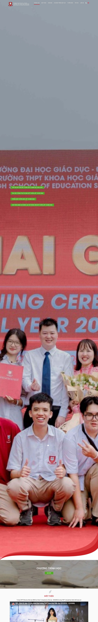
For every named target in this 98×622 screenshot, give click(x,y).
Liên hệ (82, 3)
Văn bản (50, 3)
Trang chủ (37, 3)
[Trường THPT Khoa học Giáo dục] (19, 4)
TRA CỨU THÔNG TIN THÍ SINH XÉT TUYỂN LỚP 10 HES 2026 (27, 187)
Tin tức (77, 3)
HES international (88, 2)
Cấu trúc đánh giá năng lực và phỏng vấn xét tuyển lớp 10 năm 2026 (32, 199)
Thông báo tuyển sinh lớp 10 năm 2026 (23, 193)
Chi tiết (49, 573)
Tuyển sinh (70, 3)
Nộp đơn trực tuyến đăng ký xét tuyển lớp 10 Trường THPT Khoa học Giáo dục (35, 205)
